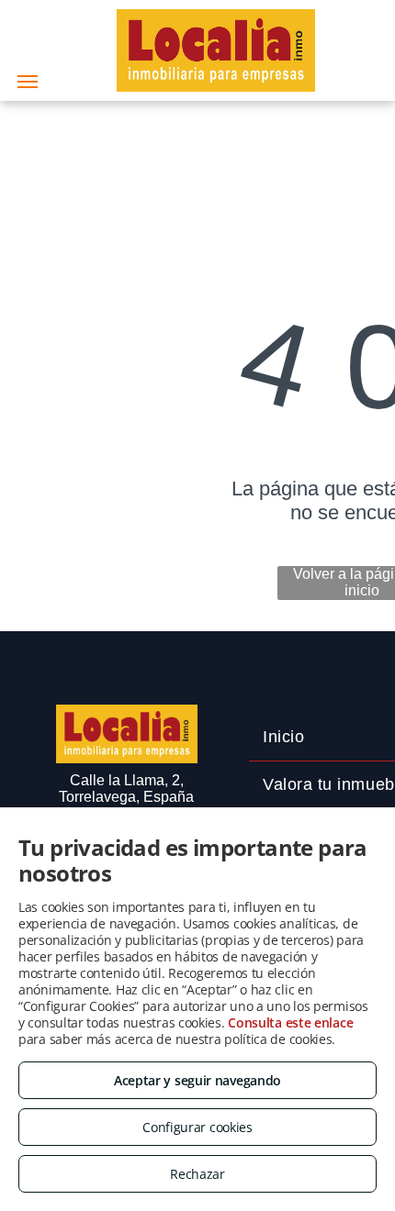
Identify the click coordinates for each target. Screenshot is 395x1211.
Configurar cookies (197, 1127)
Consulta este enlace (290, 1022)
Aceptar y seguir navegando (197, 1080)
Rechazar (197, 1174)
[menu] (27, 81)
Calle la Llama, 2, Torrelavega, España (126, 788)
